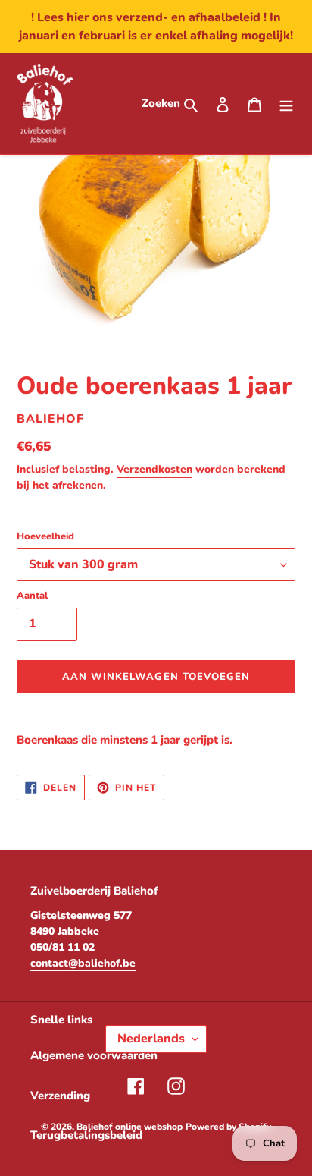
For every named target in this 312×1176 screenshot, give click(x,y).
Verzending (60, 1095)
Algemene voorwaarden (94, 1055)
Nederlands (151, 1038)
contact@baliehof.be (83, 963)
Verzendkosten (154, 469)
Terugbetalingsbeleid (86, 1135)
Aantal (32, 595)
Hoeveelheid (45, 536)
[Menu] (286, 103)
